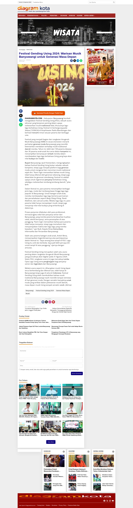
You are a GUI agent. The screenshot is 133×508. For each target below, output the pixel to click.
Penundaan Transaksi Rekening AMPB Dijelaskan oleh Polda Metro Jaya (58, 476)
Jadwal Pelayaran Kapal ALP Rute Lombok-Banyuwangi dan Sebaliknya (34, 327)
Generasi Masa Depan (63, 290)
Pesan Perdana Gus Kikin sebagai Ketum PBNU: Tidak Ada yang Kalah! (28, 397)
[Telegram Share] (77, 60)
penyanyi (48, 179)
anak (69, 280)
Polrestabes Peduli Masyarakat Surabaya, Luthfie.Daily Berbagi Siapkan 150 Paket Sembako (54, 470)
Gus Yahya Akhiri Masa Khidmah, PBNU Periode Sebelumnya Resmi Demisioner (72, 434)
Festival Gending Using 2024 (45, 290)
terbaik (50, 154)
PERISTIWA (21, 61)
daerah (28, 149)
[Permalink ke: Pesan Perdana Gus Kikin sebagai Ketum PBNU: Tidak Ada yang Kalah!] (29, 390)
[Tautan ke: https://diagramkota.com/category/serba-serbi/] (113, 452)
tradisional (45, 125)
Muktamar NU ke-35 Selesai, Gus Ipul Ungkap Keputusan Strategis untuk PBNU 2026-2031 (71, 397)
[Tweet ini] (74, 60)
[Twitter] (46, 301)
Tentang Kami (40, 505)
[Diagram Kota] (33, 9)
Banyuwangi (58, 118)
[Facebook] (43, 301)
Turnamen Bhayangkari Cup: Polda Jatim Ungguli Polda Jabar (36, 308)
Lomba (66, 259)
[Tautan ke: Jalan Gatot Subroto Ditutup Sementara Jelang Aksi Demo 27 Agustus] (97, 486)
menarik (35, 133)
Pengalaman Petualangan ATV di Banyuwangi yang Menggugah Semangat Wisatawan (66, 333)
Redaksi (48, 505)
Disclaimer (54, 505)
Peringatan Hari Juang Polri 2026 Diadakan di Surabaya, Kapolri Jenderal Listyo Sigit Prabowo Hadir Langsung (58, 484)
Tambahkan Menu (38, 2)
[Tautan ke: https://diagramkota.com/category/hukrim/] (88, 452)
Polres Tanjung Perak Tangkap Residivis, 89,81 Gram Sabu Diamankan (82, 484)
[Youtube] (53, 301)
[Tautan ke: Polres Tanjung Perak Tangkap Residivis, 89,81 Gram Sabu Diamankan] (72, 486)
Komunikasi (58, 229)
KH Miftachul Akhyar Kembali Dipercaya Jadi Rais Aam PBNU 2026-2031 (49, 434)
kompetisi (64, 151)
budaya (32, 158)
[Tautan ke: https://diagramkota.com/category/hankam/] (64, 452)
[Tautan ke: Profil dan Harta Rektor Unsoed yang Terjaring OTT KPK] (72, 477)
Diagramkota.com (30, 505)
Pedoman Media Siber (74, 505)
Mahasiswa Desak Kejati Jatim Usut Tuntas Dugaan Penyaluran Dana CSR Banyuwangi (66, 321)
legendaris (38, 264)
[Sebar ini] (71, 60)
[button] (113, 2)
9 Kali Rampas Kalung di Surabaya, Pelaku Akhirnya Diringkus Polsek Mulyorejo (78, 470)
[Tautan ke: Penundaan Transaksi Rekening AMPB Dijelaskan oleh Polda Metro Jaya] (47, 477)
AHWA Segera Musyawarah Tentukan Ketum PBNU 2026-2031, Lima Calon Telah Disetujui (50, 416)
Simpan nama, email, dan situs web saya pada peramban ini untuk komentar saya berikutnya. (50, 369)
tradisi (41, 158)
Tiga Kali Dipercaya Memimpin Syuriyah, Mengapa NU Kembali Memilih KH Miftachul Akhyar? (28, 434)
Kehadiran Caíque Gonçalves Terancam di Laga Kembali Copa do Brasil (108, 476)
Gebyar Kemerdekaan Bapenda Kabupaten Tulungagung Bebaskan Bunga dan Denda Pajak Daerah (61, 309)
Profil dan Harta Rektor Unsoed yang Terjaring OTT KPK (83, 476)
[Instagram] (49, 301)
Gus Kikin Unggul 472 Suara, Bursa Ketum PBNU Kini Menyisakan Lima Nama (72, 416)
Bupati (27, 163)
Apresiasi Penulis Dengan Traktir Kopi (48, 113)
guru (35, 214)
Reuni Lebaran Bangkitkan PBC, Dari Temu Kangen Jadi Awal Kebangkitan (33, 333)
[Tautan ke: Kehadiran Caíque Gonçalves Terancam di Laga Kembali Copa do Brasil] (97, 477)
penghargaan (49, 261)
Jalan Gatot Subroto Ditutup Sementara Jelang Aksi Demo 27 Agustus (107, 484)
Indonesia (57, 273)
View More (51, 442)
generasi (64, 167)
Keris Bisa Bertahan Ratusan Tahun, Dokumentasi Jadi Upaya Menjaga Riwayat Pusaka (103, 470)
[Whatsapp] (81, 60)
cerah (62, 285)
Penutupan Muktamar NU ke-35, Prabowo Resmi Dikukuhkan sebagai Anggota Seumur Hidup (50, 397)
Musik (28, 293)
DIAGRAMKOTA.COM (33, 118)
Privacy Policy (62, 505)
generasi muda (39, 144)
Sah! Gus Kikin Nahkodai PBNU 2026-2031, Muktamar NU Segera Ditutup (28, 416)
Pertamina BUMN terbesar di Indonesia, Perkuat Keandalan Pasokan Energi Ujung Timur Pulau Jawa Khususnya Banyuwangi (33, 321)
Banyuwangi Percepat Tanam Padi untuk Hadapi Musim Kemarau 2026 (67, 327)
